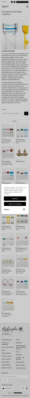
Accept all (15, 199)
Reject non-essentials (15, 204)
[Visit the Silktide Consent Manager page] (24, 209)
